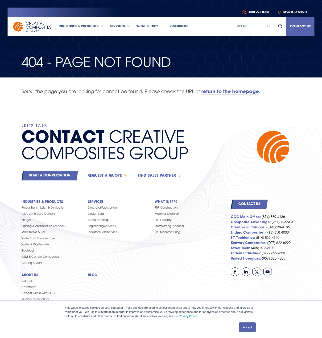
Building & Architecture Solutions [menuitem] (43, 226)
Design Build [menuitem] (96, 214)
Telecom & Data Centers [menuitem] (38, 214)
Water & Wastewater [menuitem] (35, 244)
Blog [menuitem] (92, 275)
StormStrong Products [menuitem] (169, 226)
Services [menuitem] (95, 202)
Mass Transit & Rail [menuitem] (33, 232)
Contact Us (300, 26)
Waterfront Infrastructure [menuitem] (38, 238)
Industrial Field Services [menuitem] (103, 232)
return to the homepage (230, 92)
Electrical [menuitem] (27, 250)
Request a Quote (104, 176)
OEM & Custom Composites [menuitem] (40, 257)
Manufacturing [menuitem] (98, 220)
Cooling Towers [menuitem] (31, 263)
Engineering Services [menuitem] (102, 226)
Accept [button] (247, 327)
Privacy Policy (188, 316)
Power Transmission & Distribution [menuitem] (43, 207)
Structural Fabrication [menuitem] (102, 207)
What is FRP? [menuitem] (166, 202)
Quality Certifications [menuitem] (35, 299)
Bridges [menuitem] (26, 220)
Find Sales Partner (157, 176)
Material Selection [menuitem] (167, 214)
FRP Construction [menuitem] (166, 207)
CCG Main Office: (246, 217)
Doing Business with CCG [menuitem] (38, 293)
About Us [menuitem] (29, 275)
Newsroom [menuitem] (28, 287)
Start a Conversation (49, 175)
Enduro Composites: (247, 233)
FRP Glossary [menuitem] (163, 220)
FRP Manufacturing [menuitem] (167, 232)
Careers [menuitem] (27, 281)
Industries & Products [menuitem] (42, 202)
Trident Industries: (246, 253)
